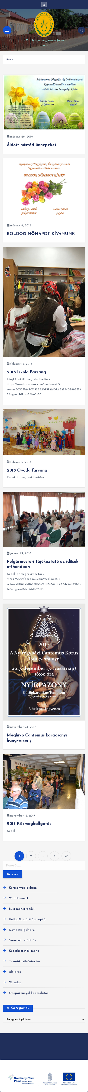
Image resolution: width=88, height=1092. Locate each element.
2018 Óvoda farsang (27, 470)
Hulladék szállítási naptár (28, 919)
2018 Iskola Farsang (26, 372)
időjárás (15, 972)
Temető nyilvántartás (24, 961)
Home (9, 59)
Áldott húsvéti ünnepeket (31, 145)
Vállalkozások (19, 898)
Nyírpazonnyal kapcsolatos (28, 993)
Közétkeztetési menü (24, 951)
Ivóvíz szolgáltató (22, 930)
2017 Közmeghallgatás (29, 824)
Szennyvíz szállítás (22, 940)
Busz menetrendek (22, 909)
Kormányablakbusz (23, 887)
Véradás (15, 982)
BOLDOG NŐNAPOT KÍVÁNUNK (41, 234)
